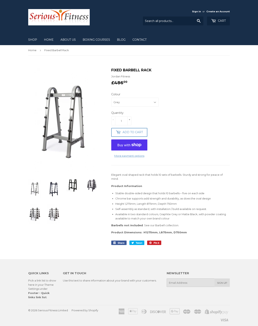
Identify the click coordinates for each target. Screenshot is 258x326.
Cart (221, 21)
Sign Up (222, 282)
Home (49, 40)
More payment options (129, 155)
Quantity (117, 113)
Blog (121, 40)
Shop (32, 40)
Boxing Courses (96, 40)
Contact (139, 40)
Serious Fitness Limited (53, 310)
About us (68, 40)
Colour (115, 94)
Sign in (196, 11)
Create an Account (218, 11)
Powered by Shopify (85, 310)
